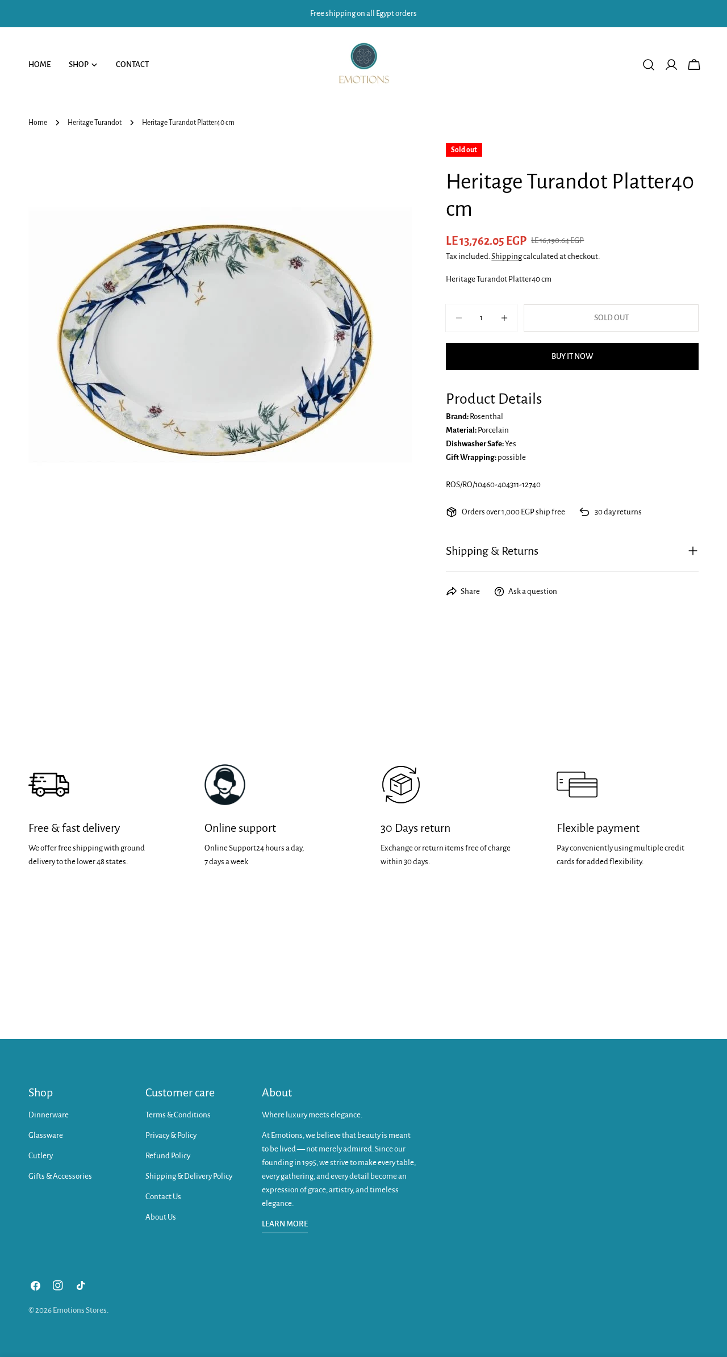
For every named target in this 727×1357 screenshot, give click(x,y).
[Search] (648, 64)
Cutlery (40, 1155)
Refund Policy (167, 1155)
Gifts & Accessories (60, 1176)
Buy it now (572, 356)
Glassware (45, 1135)
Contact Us (163, 1196)
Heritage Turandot (95, 123)
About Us (160, 1217)
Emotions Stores (80, 1310)
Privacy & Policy (171, 1135)
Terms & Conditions (178, 1115)
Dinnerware (48, 1115)
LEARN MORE (285, 1224)
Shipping (506, 256)
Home (37, 123)
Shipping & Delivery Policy (188, 1176)
